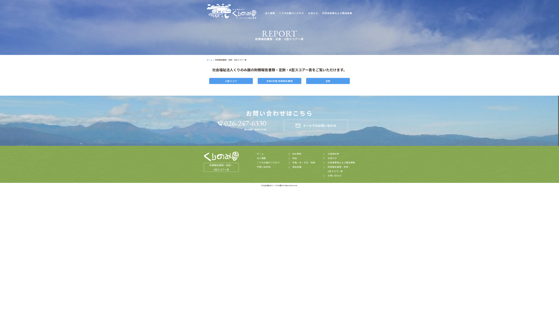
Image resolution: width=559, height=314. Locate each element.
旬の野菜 (296, 153)
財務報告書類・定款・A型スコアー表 (221, 167)
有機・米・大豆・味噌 (303, 162)
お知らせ (313, 13)
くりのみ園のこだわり (291, 13)
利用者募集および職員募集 (337, 13)
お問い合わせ (335, 175)
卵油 (294, 158)
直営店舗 (296, 166)
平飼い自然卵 (264, 166)
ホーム (209, 59)
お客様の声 (333, 153)
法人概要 (270, 13)
